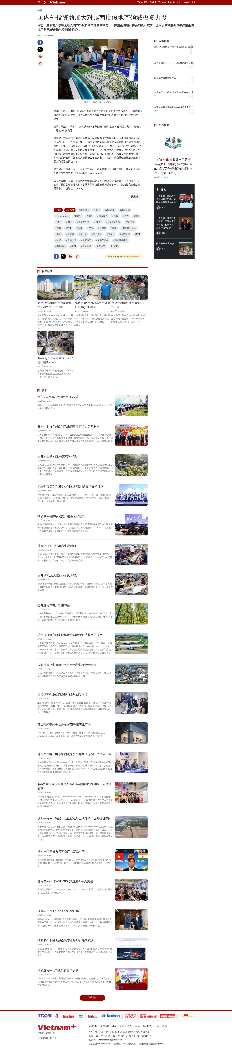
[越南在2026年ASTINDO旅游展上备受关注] (131, 890)
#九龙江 (111, 234)
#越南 (58, 210)
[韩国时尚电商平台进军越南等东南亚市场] (131, 733)
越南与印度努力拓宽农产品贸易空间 (61, 851)
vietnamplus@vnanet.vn (110, 1039)
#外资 (58, 240)
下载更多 (92, 997)
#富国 (114, 228)
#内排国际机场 (129, 228)
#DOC (69, 222)
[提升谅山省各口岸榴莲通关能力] (131, 465)
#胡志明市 (84, 210)
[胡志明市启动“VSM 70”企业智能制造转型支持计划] (131, 495)
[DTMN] (148, 1016)
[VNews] (57, 1016)
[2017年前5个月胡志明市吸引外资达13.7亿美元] (92, 287)
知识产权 (92, 1026)
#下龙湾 (70, 234)
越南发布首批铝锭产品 (165, 77)
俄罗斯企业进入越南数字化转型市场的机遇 (65, 940)
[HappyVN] (186, 1016)
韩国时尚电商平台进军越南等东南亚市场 (64, 724)
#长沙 (126, 216)
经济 (39, 10)
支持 (122, 1026)
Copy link (40, 63)
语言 (129, 1026)
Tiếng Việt (142, 2)
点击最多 (164, 41)
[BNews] (81, 1016)
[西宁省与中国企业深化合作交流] (131, 405)
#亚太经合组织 (113, 222)
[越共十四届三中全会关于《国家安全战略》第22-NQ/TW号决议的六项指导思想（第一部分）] (174, 142)
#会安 (58, 234)
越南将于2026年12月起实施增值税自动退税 (174, 94)
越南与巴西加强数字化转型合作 (58, 911)
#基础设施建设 (120, 240)
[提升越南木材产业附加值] (131, 613)
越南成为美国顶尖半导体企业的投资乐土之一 (173, 109)
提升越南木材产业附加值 (53, 605)
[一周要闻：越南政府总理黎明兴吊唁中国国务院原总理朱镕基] (186, 201)
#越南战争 (110, 210)
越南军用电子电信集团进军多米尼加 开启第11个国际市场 (74, 754)
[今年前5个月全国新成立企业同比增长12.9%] (55, 343)
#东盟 (58, 228)
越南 (115, 246)
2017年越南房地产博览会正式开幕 (128, 305)
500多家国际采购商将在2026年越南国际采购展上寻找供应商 (74, 786)
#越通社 (77, 216)
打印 (40, 56)
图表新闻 (164, 125)
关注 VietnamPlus (116, 256)
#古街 (90, 228)
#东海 (115, 216)
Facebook (40, 42)
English (153, 2)
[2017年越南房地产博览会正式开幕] (129, 287)
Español (171, 2)
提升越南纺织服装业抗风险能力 (58, 575)
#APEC (97, 222)
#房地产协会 (102, 240)
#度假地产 (86, 240)
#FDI (137, 234)
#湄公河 (83, 234)
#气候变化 (97, 234)
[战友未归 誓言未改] (186, 248)
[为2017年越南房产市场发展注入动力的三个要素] (55, 287)
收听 (164, 207)
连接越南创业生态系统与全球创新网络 (62, 694)
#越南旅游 (102, 216)
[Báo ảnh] (168, 1016)
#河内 (89, 216)
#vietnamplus (61, 216)
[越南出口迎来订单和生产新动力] (131, 554)
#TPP (68, 228)
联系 (164, 1026)
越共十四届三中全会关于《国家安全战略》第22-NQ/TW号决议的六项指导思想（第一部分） (173, 166)
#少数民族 (125, 234)
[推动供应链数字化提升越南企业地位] (131, 524)
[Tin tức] (68, 1016)
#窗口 (73, 246)
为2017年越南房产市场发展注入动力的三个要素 (54, 305)
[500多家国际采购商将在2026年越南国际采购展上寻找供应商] (131, 792)
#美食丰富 (60, 246)
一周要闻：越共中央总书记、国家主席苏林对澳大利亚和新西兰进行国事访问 (166, 223)
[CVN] (130, 1016)
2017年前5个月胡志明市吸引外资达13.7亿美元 (92, 305)
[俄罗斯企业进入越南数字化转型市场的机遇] (131, 949)
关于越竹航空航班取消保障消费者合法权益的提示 (69, 635)
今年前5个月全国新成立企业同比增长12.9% (55, 360)
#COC (58, 222)
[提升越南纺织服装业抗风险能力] (131, 584)
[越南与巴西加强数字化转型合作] (131, 919)
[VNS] (111, 1016)
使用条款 (104, 1026)
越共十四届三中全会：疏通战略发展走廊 (173, 63)
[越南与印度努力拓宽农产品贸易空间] (131, 860)
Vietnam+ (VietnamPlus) (59, 2)
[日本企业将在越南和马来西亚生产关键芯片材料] (131, 435)
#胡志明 (70, 210)
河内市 (102, 246)
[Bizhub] (92, 1016)
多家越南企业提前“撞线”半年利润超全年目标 (66, 665)
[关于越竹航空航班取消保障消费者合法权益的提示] (131, 643)
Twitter (40, 49)
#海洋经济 (71, 240)
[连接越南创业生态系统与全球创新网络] (131, 703)
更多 (44, 390)
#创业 (97, 210)
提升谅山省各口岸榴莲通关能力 (58, 456)
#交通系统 (86, 246)
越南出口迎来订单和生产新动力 (58, 546)
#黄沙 (136, 216)
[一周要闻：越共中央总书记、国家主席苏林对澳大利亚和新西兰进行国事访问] (186, 223)
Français (162, 2)
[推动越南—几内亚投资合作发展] (131, 979)
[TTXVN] (45, 1016)
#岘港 (79, 228)
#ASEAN (130, 222)
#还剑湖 (102, 228)
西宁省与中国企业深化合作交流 (58, 397)
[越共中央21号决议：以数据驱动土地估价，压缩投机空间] (131, 827)
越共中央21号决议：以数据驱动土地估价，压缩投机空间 (74, 818)
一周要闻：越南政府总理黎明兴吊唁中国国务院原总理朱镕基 (166, 199)
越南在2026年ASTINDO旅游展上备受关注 (65, 881)
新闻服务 (147, 1026)
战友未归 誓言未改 (165, 243)
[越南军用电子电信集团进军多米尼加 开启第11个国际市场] (131, 762)
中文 (179, 2)
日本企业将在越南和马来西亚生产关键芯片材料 (68, 426)
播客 (163, 189)
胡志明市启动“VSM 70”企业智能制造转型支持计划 (70, 486)
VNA (137, 1026)
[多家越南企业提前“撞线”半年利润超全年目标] (131, 673)
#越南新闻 (125, 210)
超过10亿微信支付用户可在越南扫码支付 (173, 47)
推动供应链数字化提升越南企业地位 (61, 516)
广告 (157, 1026)
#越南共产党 (83, 222)
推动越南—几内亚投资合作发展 (57, 970)
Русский (186, 2)
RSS (114, 1026)
